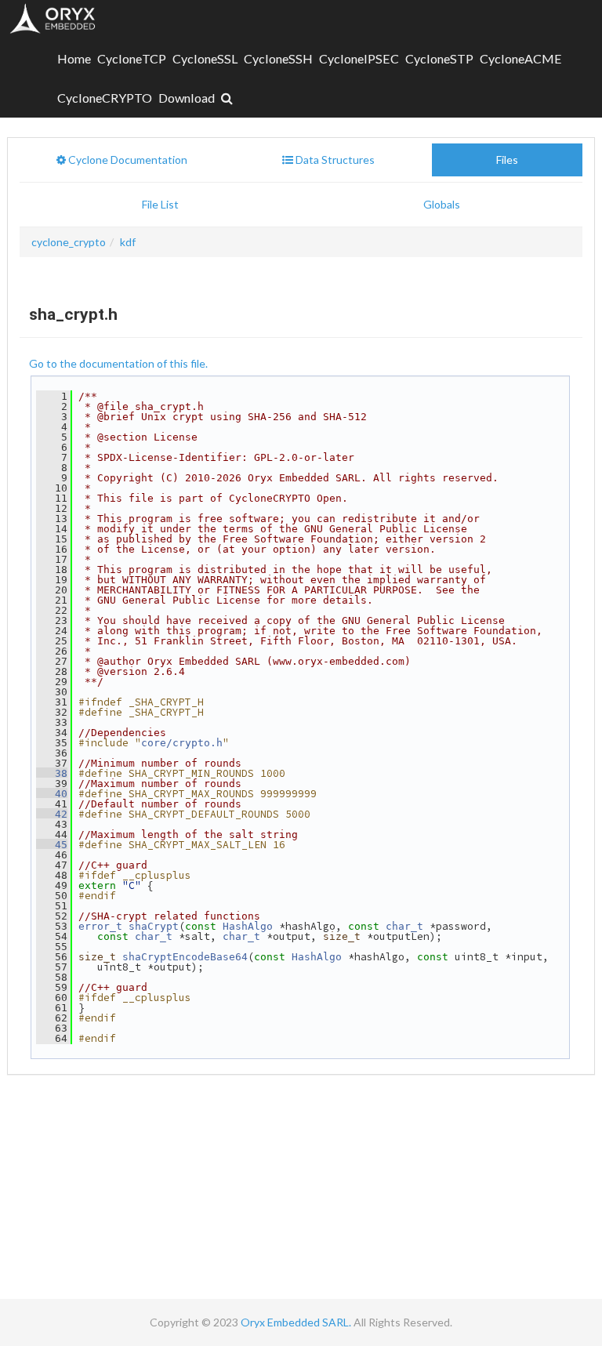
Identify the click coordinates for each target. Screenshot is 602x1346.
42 (51, 814)
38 (51, 773)
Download (186, 97)
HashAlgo (248, 926)
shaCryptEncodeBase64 (185, 957)
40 (51, 794)
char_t (404, 926)
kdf (128, 242)
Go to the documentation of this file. (118, 363)
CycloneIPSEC (359, 58)
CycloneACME (521, 58)
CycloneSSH (278, 58)
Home (74, 58)
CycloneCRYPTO (104, 97)
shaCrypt (154, 926)
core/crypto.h (182, 743)
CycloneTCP (131, 58)
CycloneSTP (439, 58)
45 (51, 845)
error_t (100, 926)
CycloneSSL (205, 58)
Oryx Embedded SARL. (296, 1322)
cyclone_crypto (68, 242)
